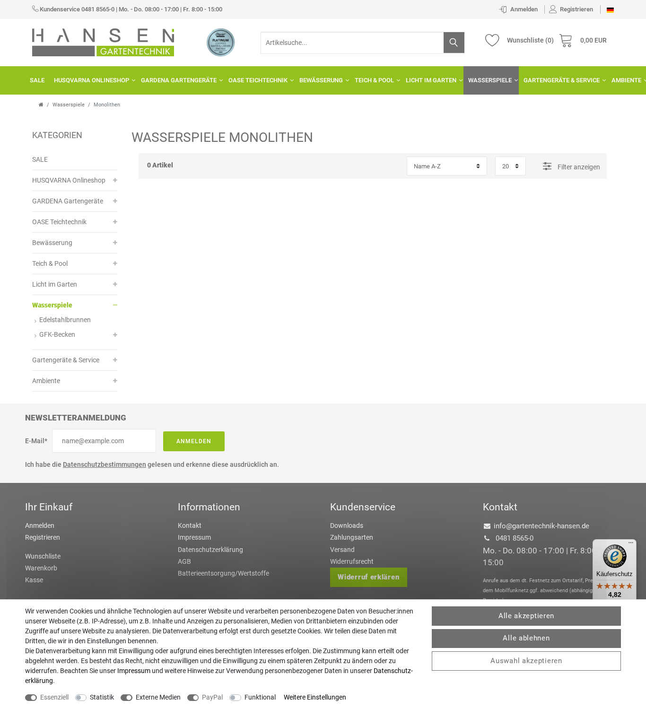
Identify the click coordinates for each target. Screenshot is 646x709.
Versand (342, 549)
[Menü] (631, 545)
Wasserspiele (490, 80)
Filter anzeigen (578, 167)
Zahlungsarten (351, 537)
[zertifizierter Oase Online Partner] (221, 42)
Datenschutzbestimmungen (104, 464)
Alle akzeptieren (526, 616)
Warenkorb (41, 568)
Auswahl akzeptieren (526, 660)
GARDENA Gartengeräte (179, 80)
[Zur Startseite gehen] (41, 105)
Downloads (346, 525)
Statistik (102, 697)
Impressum (194, 537)
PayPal (212, 697)
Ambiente (46, 381)
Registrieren (42, 537)
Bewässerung (321, 80)
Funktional (260, 697)
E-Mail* (36, 441)
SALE (37, 80)
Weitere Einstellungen (315, 697)
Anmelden (193, 441)
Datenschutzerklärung (210, 549)
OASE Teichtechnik (258, 80)
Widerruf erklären (368, 577)
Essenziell (54, 697)
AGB (184, 561)
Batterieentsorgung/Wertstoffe (223, 573)
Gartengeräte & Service (562, 80)
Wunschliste (43, 556)
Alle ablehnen (526, 638)
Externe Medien (158, 697)
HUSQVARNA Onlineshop (91, 80)
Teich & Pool (374, 80)
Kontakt (189, 525)
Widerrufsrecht (352, 561)
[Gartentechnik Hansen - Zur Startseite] (103, 41)
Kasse (34, 580)
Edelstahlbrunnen (65, 320)
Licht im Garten (431, 80)
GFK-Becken (57, 334)
